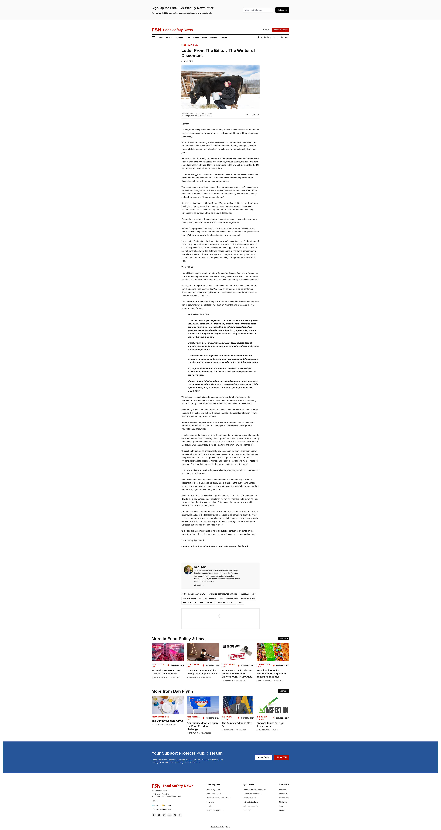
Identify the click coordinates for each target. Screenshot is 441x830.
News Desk (193, 677)
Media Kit (283, 802)
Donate (282, 810)
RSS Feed (246, 810)
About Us (282, 789)
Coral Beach (264, 680)
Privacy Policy (284, 798)
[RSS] (274, 37)
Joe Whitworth (160, 677)
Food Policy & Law (189, 45)
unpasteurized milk (226, 603)
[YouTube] (271, 37)
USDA (240, 603)
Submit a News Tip (250, 806)
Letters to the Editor (251, 802)
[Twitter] (261, 37)
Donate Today (263, 757)
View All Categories (213, 810)
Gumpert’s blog (241, 232)
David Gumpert (189, 598)
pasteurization (248, 598)
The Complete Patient (203, 603)
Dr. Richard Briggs (207, 598)
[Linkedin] (268, 37)
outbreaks (210, 802)
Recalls (209, 806)
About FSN (282, 757)
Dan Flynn (188, 61)
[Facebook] (258, 37)
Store (281, 806)
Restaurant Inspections (252, 794)
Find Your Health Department (254, 789)
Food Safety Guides (213, 794)
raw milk (187, 603)
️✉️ (155, 805)
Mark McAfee (232, 598)
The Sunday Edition (160, 717)
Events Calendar (249, 798)
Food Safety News (223, 827)
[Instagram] (265, 37)
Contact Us (283, 794)
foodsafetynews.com (159, 790)
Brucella (245, 594)
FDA (221, 598)
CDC (254, 594)
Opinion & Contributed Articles (222, 594)
